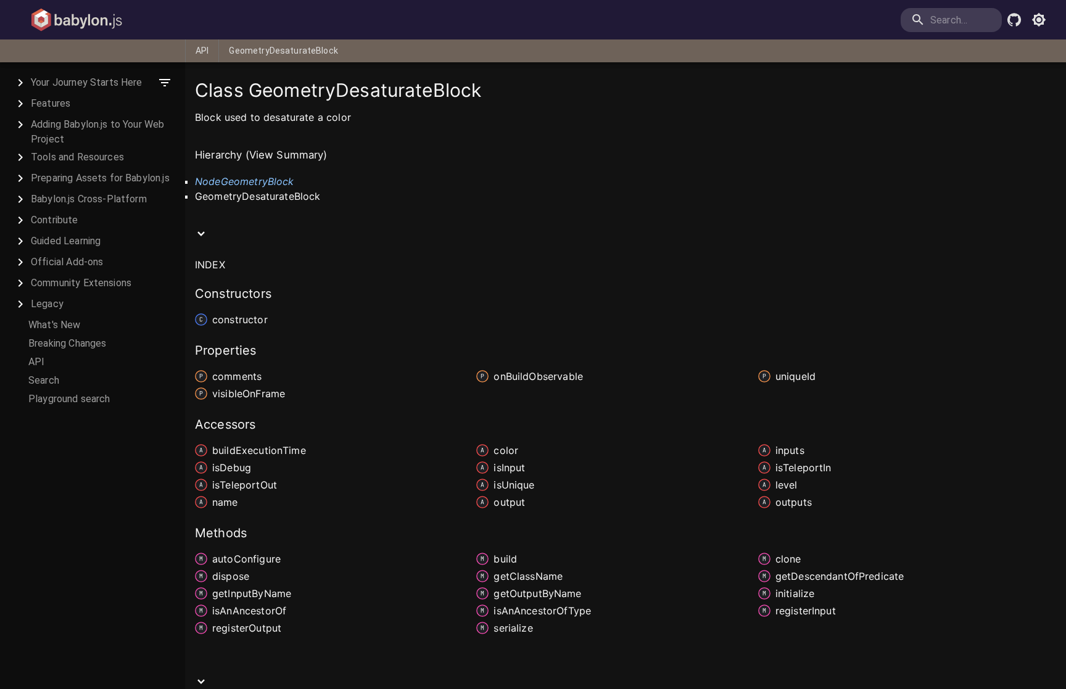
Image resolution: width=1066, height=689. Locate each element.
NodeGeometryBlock (244, 181)
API (202, 51)
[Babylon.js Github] (1014, 19)
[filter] (164, 82)
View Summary (286, 155)
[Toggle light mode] (1039, 19)
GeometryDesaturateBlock (283, 51)
